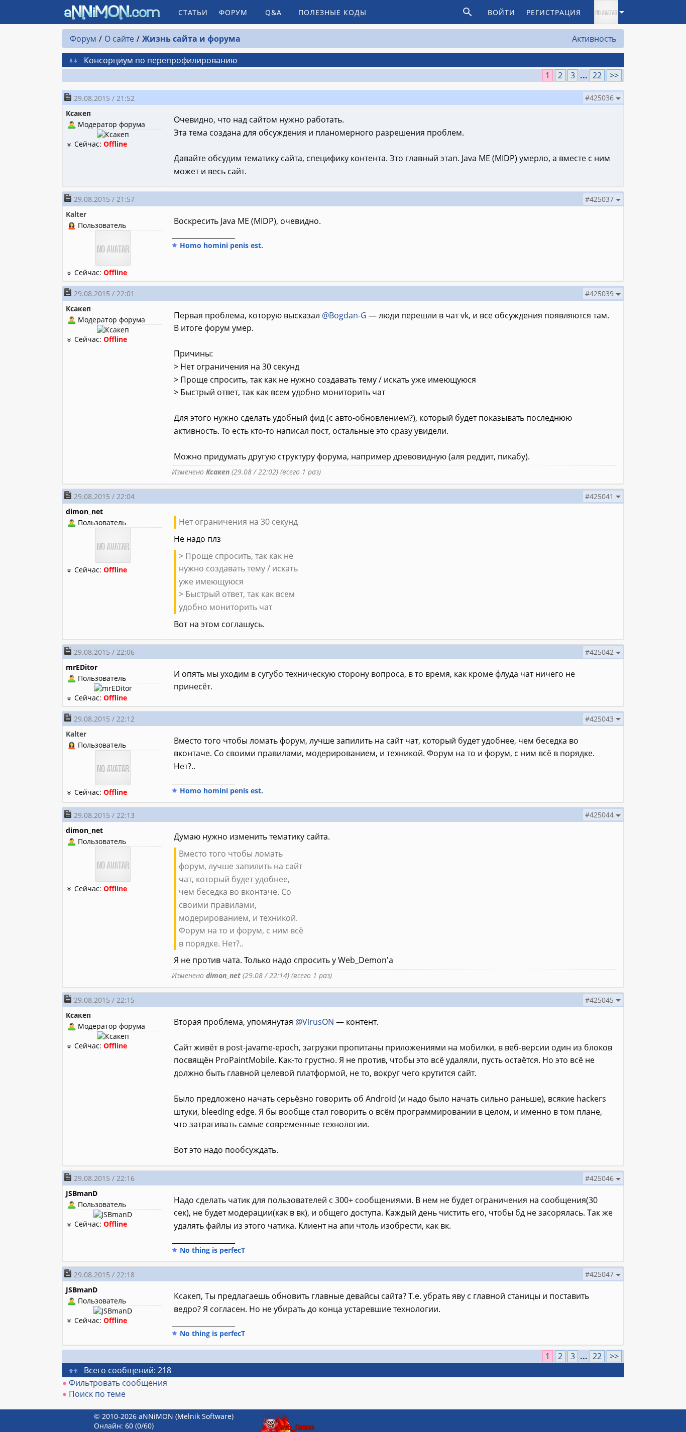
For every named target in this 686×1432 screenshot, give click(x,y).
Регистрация (553, 12)
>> (614, 75)
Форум (233, 12)
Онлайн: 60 (113, 1425)
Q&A (273, 12)
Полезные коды (332, 12)
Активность (594, 38)
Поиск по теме (97, 1393)
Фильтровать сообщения (118, 1382)
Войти (501, 12)
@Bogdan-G (344, 315)
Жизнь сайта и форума (191, 38)
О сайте (119, 38)
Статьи (193, 12)
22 (597, 75)
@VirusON (314, 1021)
